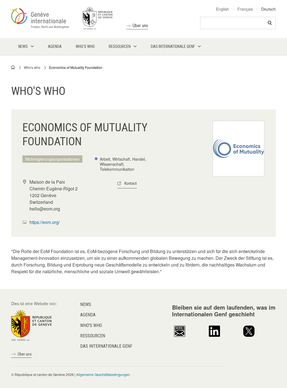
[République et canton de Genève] (31, 325)
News (85, 304)
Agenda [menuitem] (55, 46)
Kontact (130, 183)
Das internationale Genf (106, 346)
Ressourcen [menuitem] (120, 46)
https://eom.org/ (44, 222)
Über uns (140, 25)
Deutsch (268, 9)
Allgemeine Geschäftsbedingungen (103, 374)
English (222, 9)
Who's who (32, 67)
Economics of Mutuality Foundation (75, 67)
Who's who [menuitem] (85, 46)
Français (245, 9)
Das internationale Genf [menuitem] (173, 46)
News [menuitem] (23, 46)
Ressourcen (92, 335)
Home (13, 67)
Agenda (88, 314)
